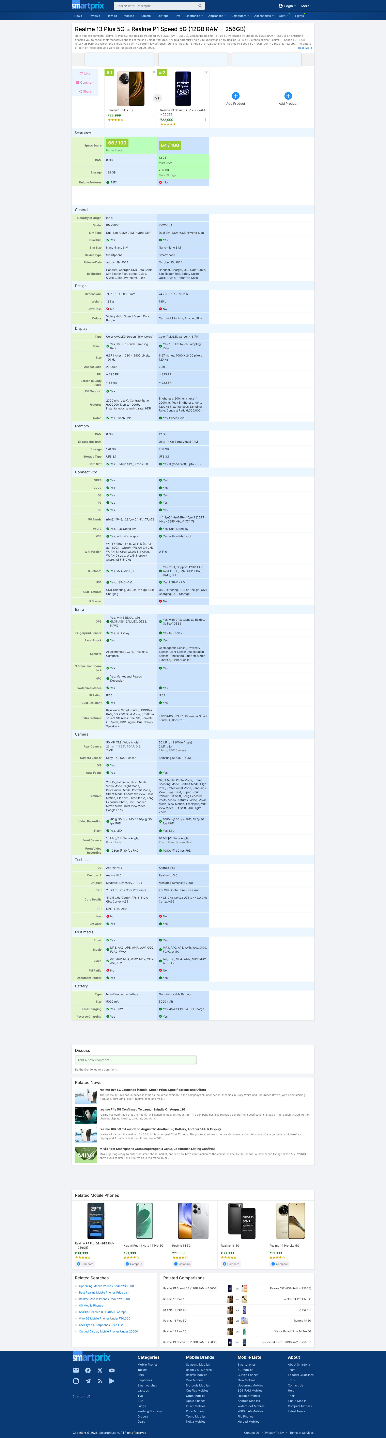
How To (112, 15)
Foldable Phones (249, 1395)
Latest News (296, 1411)
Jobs (291, 1380)
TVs (178, 15)
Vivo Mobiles (194, 1380)
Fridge (142, 1406)
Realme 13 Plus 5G (120, 110)
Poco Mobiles (195, 1411)
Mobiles (129, 15)
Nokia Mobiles (195, 1421)
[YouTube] (112, 1370)
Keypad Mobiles (248, 1421)
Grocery (143, 1416)
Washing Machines (150, 1411)
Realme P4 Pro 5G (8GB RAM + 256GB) (94, 1246)
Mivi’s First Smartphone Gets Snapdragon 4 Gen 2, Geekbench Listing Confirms (157, 1149)
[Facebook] (88, 1370)
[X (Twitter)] (100, 1370)
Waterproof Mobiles (251, 1406)
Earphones (145, 1380)
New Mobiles (246, 1380)
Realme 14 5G (181, 1245)
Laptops (163, 15)
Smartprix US (82, 1396)
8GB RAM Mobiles (250, 1390)
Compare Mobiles (300, 1406)
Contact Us (295, 1385)
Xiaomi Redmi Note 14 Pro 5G (144, 1245)
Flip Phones (245, 1416)
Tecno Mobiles (196, 1416)
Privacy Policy (274, 1432)
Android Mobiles (249, 1400)
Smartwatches (147, 1385)
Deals (141, 1421)
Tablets (146, 15)
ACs (140, 1400)
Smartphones (247, 1364)
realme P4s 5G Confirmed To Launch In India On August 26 (142, 1109)
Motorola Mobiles (198, 1385)
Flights (299, 15)
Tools (291, 1395)
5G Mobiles (245, 1369)
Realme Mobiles (196, 1375)
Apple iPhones (195, 1400)
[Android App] (112, 1381)
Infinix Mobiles (195, 1406)
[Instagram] (76, 1381)
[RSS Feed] (100, 1381)
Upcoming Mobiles (250, 1385)
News (78, 15)
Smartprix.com (109, 1432)
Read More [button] (305, 47)
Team (291, 1369)
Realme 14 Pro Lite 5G (284, 1245)
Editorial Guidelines (300, 1375)
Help (291, 1390)
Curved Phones (248, 1375)
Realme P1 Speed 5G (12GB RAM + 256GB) (182, 112)
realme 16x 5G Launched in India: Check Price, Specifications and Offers (153, 1090)
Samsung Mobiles (198, 1364)
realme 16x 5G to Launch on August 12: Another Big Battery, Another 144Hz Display (160, 1129)
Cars (141, 1375)
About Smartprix (299, 1364)
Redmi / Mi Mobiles (199, 1369)
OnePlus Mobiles (197, 1390)
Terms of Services (301, 1432)
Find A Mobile (297, 1400)
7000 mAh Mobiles (250, 1411)
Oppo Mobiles (195, 1395)
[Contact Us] (76, 1370)
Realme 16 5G (230, 1245)
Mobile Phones (147, 1364)
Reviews (94, 15)
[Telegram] (88, 1381)
